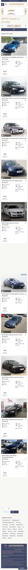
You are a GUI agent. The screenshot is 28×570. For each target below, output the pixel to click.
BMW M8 (10, 531)
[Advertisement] (14, 258)
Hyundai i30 (5, 524)
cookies (3, 550)
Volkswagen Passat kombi (8, 522)
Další (12, 512)
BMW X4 (4, 538)
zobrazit (4, 74)
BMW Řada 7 (13, 535)
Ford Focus (18, 522)
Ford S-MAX (5, 526)
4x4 (23, 526)
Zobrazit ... (22, 568)
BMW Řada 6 (5, 535)
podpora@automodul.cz (20, 549)
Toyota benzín (12, 526)
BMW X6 (10, 538)
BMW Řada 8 (20, 535)
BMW (9, 26)
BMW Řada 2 (21, 531)
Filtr (14, 29)
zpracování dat (22, 552)
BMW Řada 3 (5, 533)
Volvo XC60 (11, 524)
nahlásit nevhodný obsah (7, 553)
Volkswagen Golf (15, 520)
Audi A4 (19, 526)
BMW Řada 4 (13, 533)
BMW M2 (15, 529)
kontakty (8, 550)
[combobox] (6, 508)
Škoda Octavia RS (6, 520)
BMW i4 (9, 529)
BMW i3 (4, 529)
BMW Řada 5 (20, 533)
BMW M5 (4, 531)
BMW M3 (20, 529)
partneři (16, 552)
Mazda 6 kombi (19, 524)
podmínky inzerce (14, 550)
